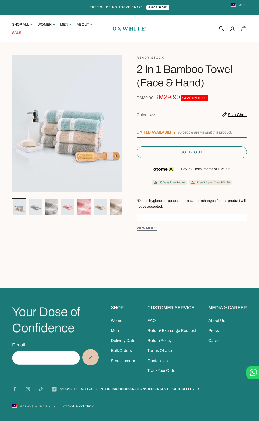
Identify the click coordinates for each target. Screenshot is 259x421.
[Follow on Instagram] (27, 389)
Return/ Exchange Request (171, 330)
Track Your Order (162, 370)
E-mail (18, 344)
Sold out (191, 152)
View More (147, 228)
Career (214, 340)
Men (64, 24)
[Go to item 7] (116, 207)
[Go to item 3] (52, 207)
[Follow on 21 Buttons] (54, 389)
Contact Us (157, 361)
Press (213, 330)
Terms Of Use (159, 350)
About (83, 24)
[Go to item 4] (68, 207)
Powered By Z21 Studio (77, 406)
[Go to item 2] (35, 207)
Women (45, 24)
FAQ (151, 320)
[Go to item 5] (84, 207)
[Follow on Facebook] (14, 389)
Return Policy (159, 340)
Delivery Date (123, 340)
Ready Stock (150, 57)
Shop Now (157, 7)
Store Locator (123, 361)
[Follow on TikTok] (41, 389)
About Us (216, 320)
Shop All (20, 24)
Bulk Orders (121, 350)
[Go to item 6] (100, 207)
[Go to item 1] (19, 207)
